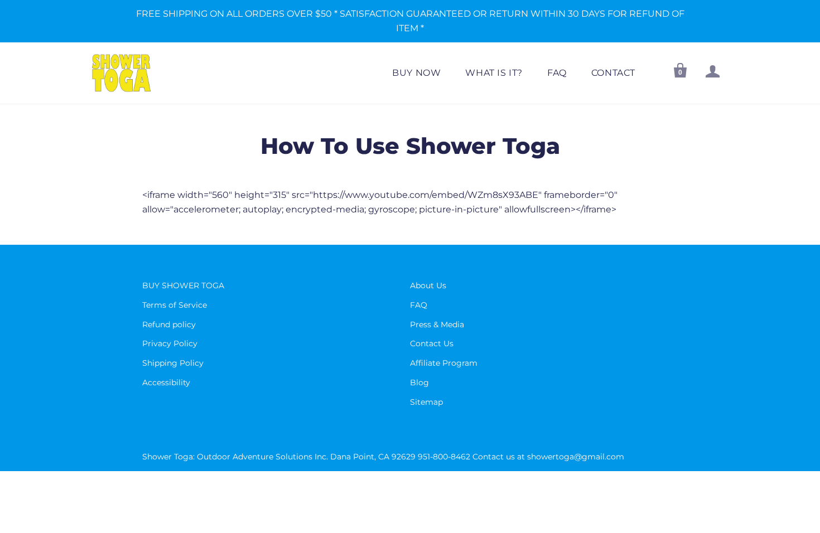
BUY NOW (416, 72)
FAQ (557, 72)
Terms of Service (174, 305)
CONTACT (613, 72)
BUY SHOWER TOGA (183, 285)
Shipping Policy (173, 363)
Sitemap (426, 402)
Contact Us (432, 343)
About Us (428, 285)
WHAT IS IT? (494, 72)
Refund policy (169, 324)
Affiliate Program (443, 363)
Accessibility (166, 382)
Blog (419, 382)
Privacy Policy (169, 343)
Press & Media (437, 324)
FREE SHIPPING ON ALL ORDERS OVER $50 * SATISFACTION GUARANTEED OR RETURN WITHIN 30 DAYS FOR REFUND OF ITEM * (410, 20)
